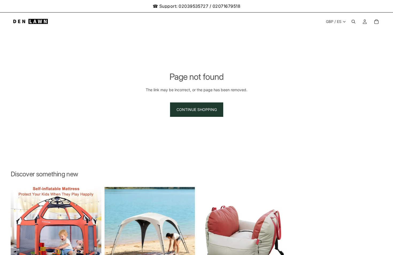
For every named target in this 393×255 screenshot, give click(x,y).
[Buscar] (353, 21)
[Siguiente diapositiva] (93, 230)
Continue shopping (196, 109)
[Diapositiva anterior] (19, 230)
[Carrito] (376, 21)
